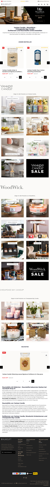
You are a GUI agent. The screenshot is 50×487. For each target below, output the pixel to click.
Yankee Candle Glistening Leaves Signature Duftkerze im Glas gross (22, 374)
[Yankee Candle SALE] (37, 168)
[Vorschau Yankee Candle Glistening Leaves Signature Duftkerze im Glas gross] (46, 355)
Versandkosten (41, 482)
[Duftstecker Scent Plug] (12, 147)
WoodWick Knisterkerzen (42, 450)
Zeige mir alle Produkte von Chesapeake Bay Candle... (25, 298)
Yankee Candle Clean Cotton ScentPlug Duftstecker (35, 70)
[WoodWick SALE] (37, 271)
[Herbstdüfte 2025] (37, 126)
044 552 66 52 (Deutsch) (21, 453)
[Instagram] (26, 478)
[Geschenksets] (37, 147)
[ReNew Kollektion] (12, 229)
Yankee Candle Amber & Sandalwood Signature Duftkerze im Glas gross (12, 70)
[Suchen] (41, 4)
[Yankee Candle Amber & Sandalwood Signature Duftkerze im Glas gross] (12, 57)
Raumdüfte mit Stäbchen (43, 459)
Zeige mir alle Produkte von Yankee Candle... (25, 94)
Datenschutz (29, 447)
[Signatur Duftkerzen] (12, 126)
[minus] (4, 77)
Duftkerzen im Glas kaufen (44, 455)
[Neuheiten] (37, 105)
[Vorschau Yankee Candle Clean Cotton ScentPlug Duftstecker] (46, 50)
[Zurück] (46, 22)
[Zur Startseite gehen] (6, 4)
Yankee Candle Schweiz (42, 446)
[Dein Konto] (44, 4)
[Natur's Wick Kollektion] (37, 229)
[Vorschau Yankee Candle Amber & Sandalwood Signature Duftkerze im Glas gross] (21, 50)
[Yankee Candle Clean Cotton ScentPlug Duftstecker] (37, 57)
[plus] (17, 77)
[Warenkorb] (47, 4)
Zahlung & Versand (31, 452)
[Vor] (48, 22)
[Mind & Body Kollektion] (12, 311)
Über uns (28, 455)
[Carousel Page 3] (47, 17)
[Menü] (39, 4)
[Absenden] (14, 452)
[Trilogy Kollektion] (37, 208)
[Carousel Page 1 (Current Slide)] (47, 14)
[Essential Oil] (37, 311)
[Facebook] (24, 478)
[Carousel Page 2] (47, 15)
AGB (27, 443)
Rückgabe (29, 450)
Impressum (29, 445)
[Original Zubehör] (37, 332)
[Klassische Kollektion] (12, 105)
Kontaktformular (22, 466)
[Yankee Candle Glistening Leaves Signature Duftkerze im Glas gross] (25, 361)
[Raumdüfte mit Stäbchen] (12, 168)
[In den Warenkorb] (20, 77)
